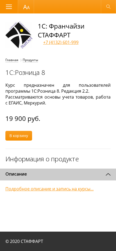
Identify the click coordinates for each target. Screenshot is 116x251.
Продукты (30, 60)
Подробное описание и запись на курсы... (49, 189)
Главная (11, 60)
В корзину (18, 135)
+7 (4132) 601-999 (61, 42)
